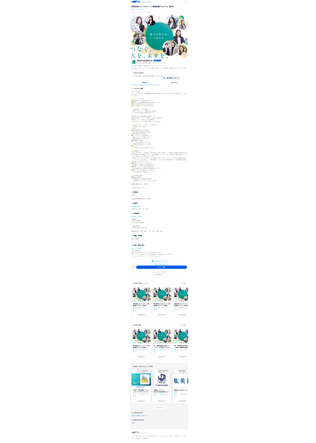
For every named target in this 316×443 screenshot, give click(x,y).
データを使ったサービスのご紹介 (165, 436)
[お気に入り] (133, 267)
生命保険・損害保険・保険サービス (139, 415)
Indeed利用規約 (144, 438)
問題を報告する (159, 274)
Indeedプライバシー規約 (180, 436)
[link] (135, 371)
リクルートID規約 (136, 438)
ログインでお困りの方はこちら (150, 436)
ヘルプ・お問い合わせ (136, 436)
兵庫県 (133, 423)
